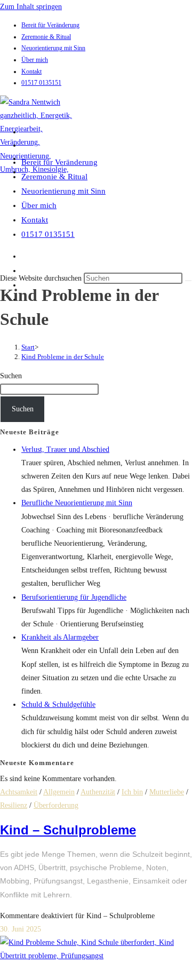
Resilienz (13, 805)
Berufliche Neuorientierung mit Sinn (76, 503)
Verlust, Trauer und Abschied (65, 449)
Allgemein (59, 792)
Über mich (34, 59)
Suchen (11, 376)
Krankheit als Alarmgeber (60, 637)
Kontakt (31, 71)
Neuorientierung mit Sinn (53, 48)
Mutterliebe (166, 792)
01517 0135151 (41, 82)
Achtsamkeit (18, 792)
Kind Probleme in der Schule (62, 357)
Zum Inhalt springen (31, 7)
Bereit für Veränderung (50, 25)
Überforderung (56, 805)
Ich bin (132, 792)
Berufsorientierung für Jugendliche (73, 597)
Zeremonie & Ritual (46, 37)
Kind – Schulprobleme (68, 830)
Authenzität (98, 792)
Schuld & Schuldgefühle (58, 705)
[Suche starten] (188, 281)
